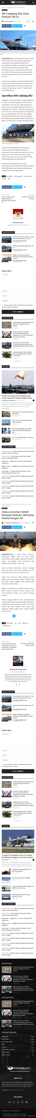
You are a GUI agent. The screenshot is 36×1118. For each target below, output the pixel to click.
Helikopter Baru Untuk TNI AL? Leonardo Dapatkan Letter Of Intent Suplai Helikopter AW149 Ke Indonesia (23, 344)
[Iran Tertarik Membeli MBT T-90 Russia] (6, 440)
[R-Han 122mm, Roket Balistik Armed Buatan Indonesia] (6, 422)
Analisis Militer (5, 251)
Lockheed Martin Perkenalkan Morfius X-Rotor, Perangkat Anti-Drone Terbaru (23, 324)
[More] (24, 26)
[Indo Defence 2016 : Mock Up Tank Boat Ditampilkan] (6, 414)
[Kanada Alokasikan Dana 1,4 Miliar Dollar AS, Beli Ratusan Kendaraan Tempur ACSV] (7, 354)
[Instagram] (22, 1102)
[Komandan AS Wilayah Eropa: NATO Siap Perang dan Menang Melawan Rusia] (6, 431)
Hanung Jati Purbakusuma (20, 240)
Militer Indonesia (28, 176)
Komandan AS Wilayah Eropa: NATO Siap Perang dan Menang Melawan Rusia (22, 430)
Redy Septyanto (9, 21)
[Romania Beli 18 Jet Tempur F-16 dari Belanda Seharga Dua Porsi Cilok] (7, 239)
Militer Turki (5, 261)
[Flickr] (18, 1102)
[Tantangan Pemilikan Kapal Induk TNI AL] (7, 248)
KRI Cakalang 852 (18, 176)
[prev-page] (3, 265)
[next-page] (6, 265)
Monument (5, 461)
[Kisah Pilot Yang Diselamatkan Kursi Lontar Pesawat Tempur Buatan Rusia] (18, 382)
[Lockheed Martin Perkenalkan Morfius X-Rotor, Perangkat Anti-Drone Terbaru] (7, 325)
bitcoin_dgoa (5, 471)
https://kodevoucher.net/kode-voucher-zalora (18, 225)
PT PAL (4, 178)
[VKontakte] (26, 1102)
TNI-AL (9, 178)
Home (3, 7)
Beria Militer (10, 176)
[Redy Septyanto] (3, 21)
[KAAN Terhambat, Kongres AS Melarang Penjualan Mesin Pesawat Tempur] (7, 257)
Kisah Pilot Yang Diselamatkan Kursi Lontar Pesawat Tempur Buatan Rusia (17, 397)
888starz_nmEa (6, 466)
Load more (17, 361)
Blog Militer (4, 10)
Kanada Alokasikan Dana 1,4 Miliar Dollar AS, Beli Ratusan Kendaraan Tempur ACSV (22, 353)
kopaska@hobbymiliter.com (16, 1090)
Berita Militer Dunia (5, 242)
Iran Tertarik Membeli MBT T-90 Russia (22, 437)
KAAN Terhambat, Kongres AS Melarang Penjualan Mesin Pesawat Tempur (23, 256)
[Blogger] (9, 1102)
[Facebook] (13, 1102)
